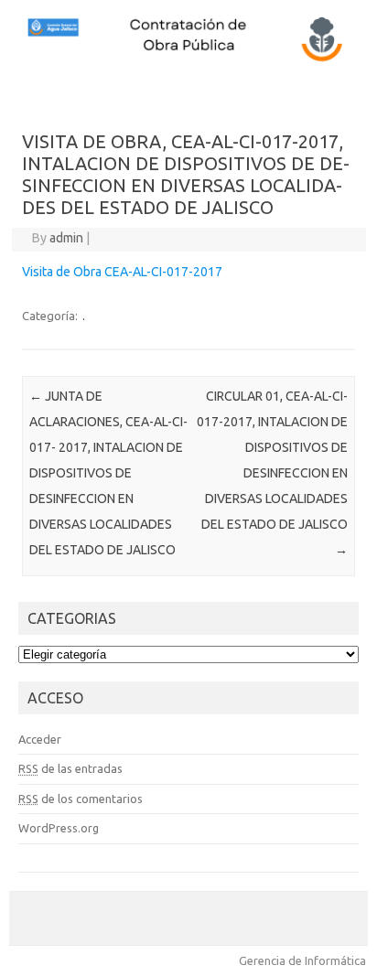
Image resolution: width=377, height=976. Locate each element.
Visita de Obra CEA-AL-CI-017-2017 (122, 271)
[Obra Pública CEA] (188, 59)
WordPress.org (58, 827)
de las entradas (70, 768)
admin (66, 238)
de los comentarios (80, 798)
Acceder (39, 739)
